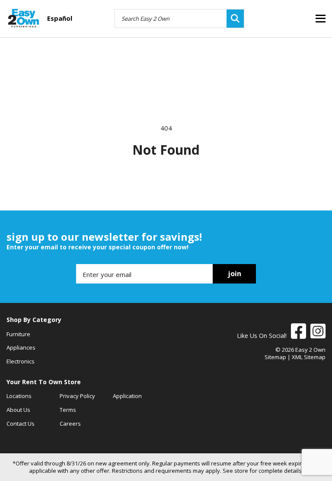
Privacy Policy (77, 396)
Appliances (20, 347)
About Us (18, 410)
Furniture (18, 334)
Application (127, 396)
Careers (70, 423)
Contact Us (20, 423)
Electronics (20, 361)
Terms (68, 410)
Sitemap (275, 357)
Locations (19, 396)
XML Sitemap (309, 357)
